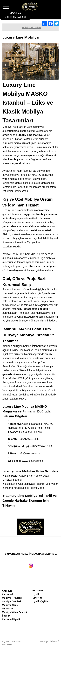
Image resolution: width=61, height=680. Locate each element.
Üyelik (36, 594)
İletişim (6, 615)
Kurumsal (7, 594)
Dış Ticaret (8, 608)
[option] (30, 61)
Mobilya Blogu (10, 604)
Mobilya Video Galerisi (14, 612)
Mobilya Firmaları (12, 597)
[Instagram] (31, 563)
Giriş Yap (37, 597)
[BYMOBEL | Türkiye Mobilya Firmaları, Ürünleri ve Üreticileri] (30, 6)
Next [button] (57, 61)
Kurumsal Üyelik (11, 619)
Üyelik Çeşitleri (41, 601)
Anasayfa (7, 590)
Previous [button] (4, 61)
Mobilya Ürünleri (11, 601)
